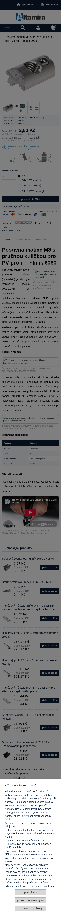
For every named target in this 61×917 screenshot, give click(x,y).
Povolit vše (30, 892)
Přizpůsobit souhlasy (30, 908)
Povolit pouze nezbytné (30, 900)
